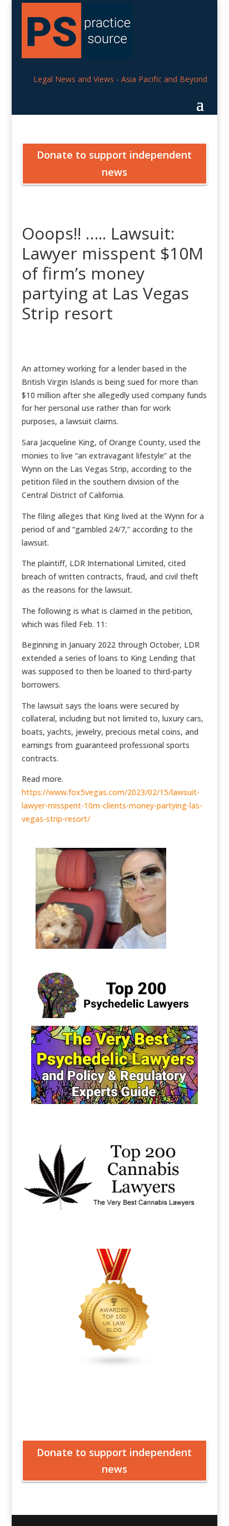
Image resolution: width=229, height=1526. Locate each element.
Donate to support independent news (114, 163)
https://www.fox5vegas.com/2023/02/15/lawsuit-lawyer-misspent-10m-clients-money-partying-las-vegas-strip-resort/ (112, 805)
